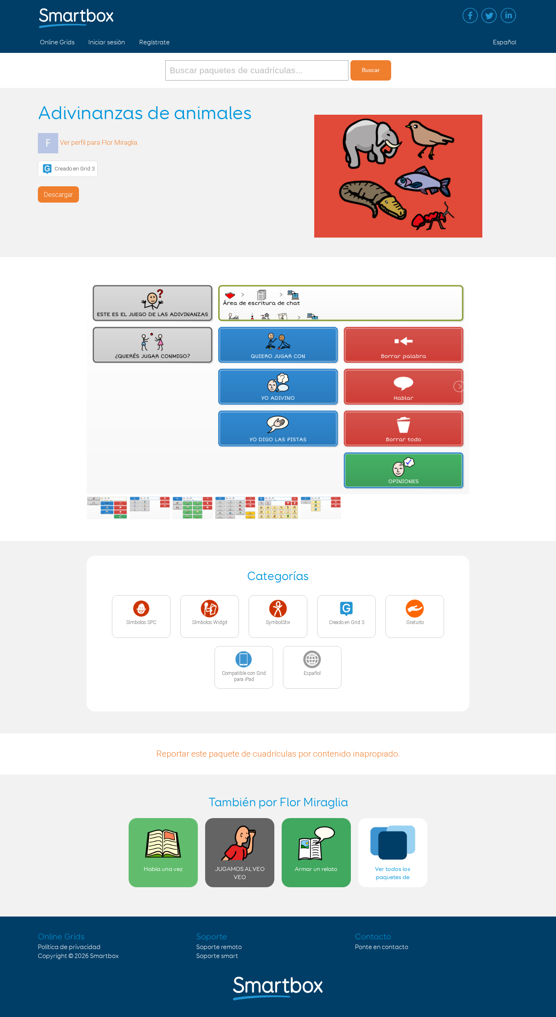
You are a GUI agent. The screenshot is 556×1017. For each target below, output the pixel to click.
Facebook (470, 15)
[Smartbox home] (76, 14)
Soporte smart (217, 956)
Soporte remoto (219, 947)
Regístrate (154, 42)
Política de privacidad (69, 947)
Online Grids (57, 42)
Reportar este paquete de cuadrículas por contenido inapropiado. (278, 754)
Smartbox (104, 956)
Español (504, 42)
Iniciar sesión (106, 42)
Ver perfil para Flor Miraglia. (99, 142)
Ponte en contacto (381, 947)
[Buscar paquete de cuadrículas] (257, 70)
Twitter (489, 15)
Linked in (508, 15)
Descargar (58, 195)
